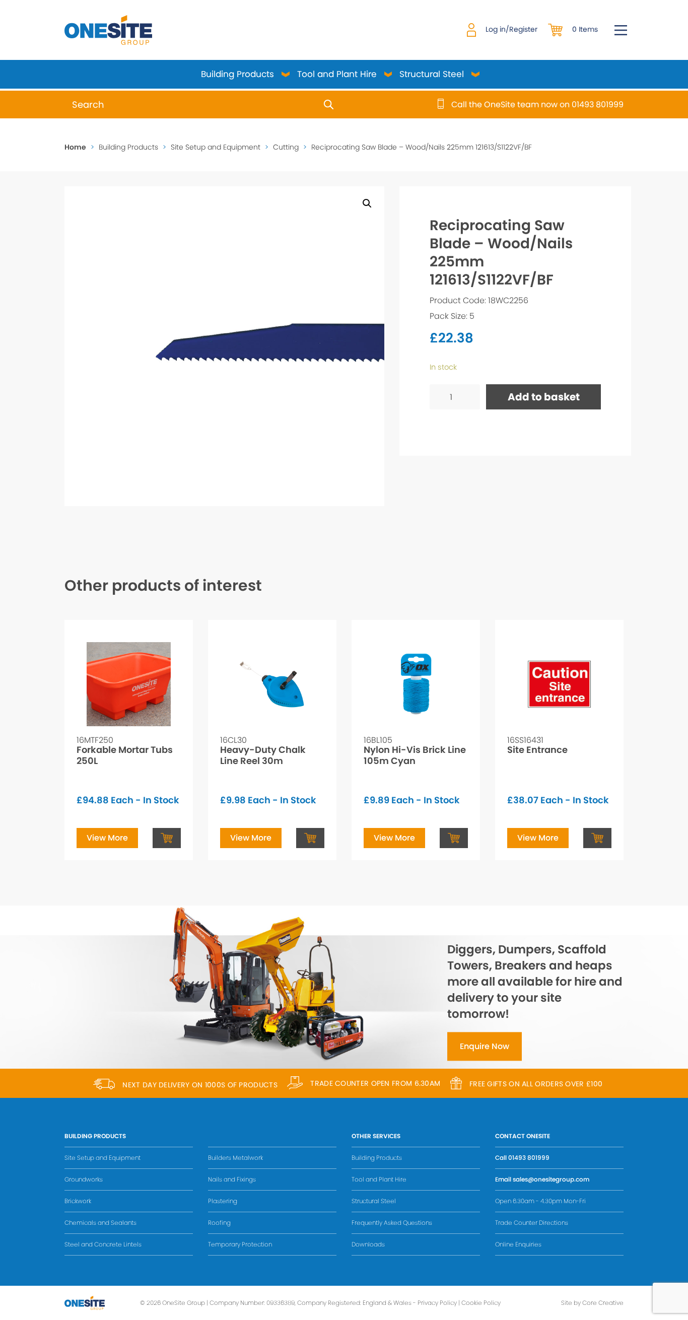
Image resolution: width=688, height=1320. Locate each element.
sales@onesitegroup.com (551, 1179)
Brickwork (77, 1201)
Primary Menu (620, 30)
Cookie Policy (481, 1302)
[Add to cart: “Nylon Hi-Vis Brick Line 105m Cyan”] (454, 838)
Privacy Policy (437, 1302)
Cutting (286, 147)
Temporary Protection (240, 1244)
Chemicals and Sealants (100, 1222)
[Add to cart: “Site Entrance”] (597, 838)
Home (75, 147)
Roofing (219, 1222)
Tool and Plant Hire (337, 74)
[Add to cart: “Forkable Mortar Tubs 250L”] (167, 838)
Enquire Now (484, 1047)
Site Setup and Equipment (215, 147)
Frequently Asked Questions (392, 1222)
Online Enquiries (518, 1244)
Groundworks (83, 1179)
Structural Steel (431, 74)
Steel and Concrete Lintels (103, 1244)
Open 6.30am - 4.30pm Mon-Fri (540, 1201)
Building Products (237, 74)
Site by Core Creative (592, 1302)
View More (107, 838)
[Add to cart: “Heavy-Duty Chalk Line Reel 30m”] (310, 838)
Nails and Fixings (232, 1179)
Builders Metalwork (235, 1157)
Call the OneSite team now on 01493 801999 (537, 105)
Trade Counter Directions (531, 1222)
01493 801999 (528, 1157)
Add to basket (544, 397)
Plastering (222, 1201)
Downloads (368, 1244)
